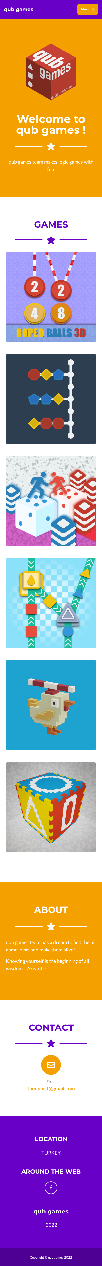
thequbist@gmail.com (51, 1088)
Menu (86, 9)
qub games (18, 9)
